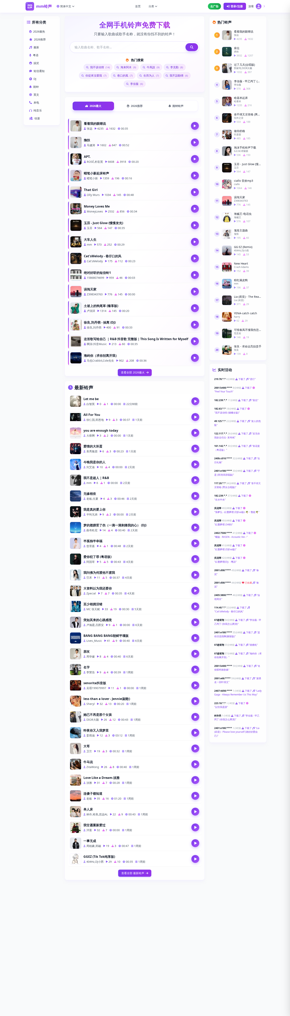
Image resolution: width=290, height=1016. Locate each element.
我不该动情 (99, 67)
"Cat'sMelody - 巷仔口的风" (229, 611)
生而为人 (151, 75)
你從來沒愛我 (96, 75)
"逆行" (252, 379)
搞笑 (36, 63)
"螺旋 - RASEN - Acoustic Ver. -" (231, 537)
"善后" (255, 400)
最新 (36, 47)
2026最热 (39, 31)
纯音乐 (38, 110)
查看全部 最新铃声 (132, 873)
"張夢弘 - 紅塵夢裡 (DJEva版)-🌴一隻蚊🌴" (236, 512)
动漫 (37, 118)
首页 (138, 6)
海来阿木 (128, 67)
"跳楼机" (253, 644)
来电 (36, 102)
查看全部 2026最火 (133, 372)
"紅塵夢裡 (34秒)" (223, 524)
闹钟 (36, 87)
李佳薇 (136, 84)
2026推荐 (40, 39)
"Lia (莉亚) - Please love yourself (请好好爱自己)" (236, 731)
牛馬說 (153, 67)
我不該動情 (178, 75)
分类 (151, 6)
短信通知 (39, 71)
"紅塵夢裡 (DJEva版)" (225, 549)
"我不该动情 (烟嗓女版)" (227, 412)
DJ (35, 79)
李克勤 (176, 67)
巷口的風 (124, 75)
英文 (36, 94)
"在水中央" (220, 499)
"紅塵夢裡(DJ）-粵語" (225, 561)
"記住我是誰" (221, 707)
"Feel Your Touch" (223, 391)
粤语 (35, 55)
